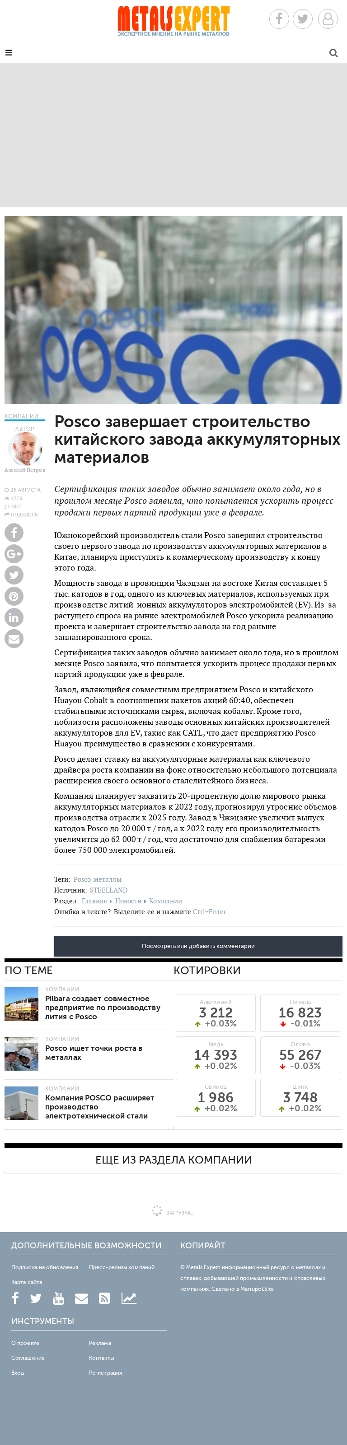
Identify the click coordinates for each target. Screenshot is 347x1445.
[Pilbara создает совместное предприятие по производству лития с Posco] (21, 1004)
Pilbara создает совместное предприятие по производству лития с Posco (102, 1007)
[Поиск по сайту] (333, 54)
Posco (82, 879)
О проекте (25, 1343)
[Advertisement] (173, 135)
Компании (165, 901)
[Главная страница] (173, 24)
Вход (17, 1373)
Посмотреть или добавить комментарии (198, 946)
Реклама (100, 1343)
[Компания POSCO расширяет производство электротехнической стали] (21, 1103)
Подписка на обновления (44, 1267)
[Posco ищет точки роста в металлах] (21, 1054)
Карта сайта (26, 1282)
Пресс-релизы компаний (122, 1267)
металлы (108, 879)
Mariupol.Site (257, 1289)
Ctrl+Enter (209, 911)
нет (16, 506)
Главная (95, 901)
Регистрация (105, 1373)
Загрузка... (180, 1213)
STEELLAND (109, 890)
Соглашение (28, 1358)
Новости (128, 901)
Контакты (101, 1358)
